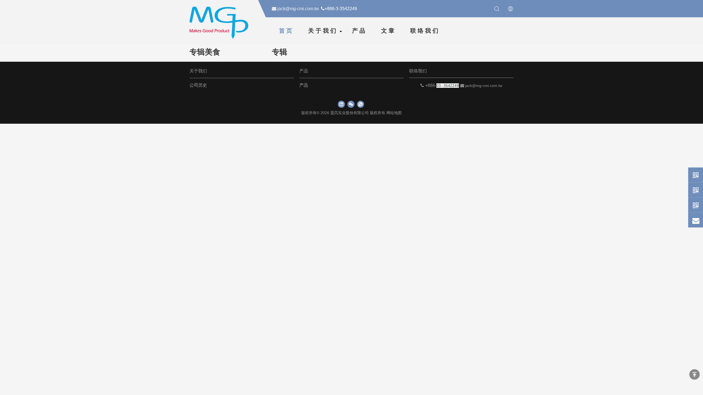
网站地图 (394, 113)
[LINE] (695, 205)
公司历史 (198, 85)
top (694, 374)
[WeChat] (695, 190)
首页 (286, 30)
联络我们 (425, 30)
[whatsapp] (360, 104)
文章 (388, 30)
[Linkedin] (341, 104)
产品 (359, 30)
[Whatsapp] (695, 175)
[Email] (695, 220)
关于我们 (323, 30)
